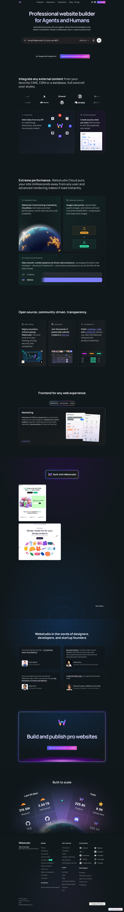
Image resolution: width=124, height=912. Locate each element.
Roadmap (82, 873)
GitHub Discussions (85, 876)
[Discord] (94, 2)
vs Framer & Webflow (68, 881)
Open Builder (101, 2)
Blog (71, 2)
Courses (65, 887)
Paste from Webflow (47, 863)
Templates (65, 851)
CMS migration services (69, 863)
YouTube (65, 872)
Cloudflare (44, 875)
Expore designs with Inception (50, 887)
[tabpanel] (62, 426)
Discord (65, 335)
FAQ (63, 890)
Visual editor (45, 854)
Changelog (82, 885)
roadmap (91, 329)
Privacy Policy (23, 899)
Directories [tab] (64, 403)
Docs (63, 875)
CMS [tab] (71, 403)
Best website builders (69, 884)
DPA (20, 903)
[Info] (62, 800)
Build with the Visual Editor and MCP (75, 56)
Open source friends (85, 879)
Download (44, 878)
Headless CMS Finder (68, 857)
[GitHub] (92, 2)
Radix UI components (47, 872)
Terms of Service (24, 901)
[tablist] (62, 403)
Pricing (76, 2)
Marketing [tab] (54, 403)
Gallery (64, 854)
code (99, 329)
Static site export (46, 866)
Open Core (44, 869)
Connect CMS (45, 857)
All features (26, 441)
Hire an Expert (66, 860)
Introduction (66, 848)
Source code (83, 882)
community (90, 332)
